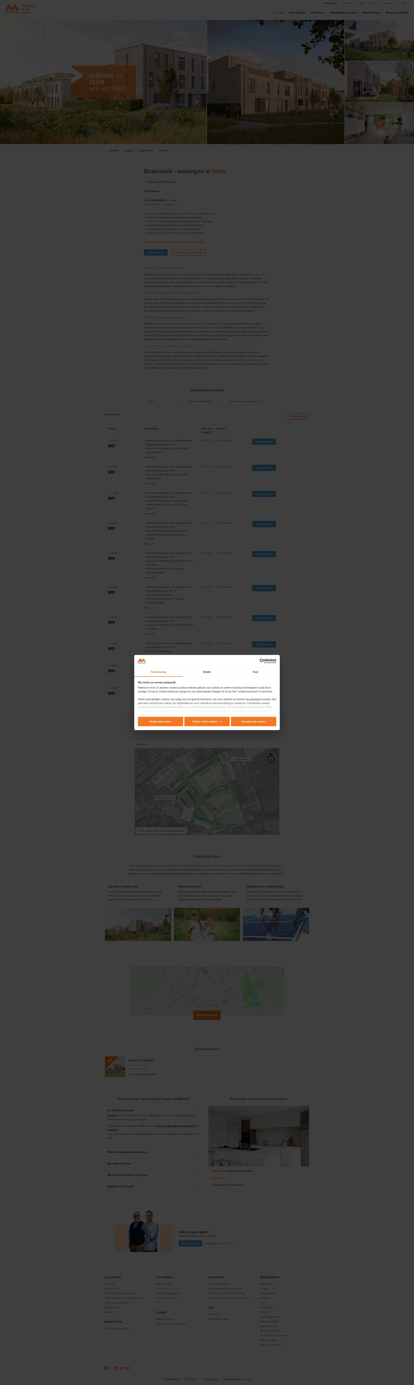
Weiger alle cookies (160, 721)
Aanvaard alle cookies (253, 721)
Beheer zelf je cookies (205, 721)
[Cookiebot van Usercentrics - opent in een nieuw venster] (262, 661)
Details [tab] (207, 671)
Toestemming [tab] (158, 671)
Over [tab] (255, 671)
